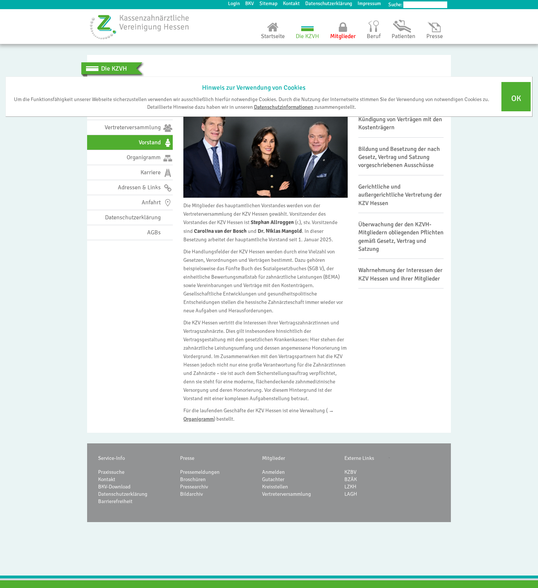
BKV (249, 3)
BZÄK (350, 479)
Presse (434, 36)
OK (516, 98)
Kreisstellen (275, 486)
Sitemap (268, 3)
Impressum (369, 3)
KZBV (350, 472)
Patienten (403, 36)
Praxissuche (111, 472)
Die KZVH (307, 36)
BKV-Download (114, 486)
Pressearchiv (194, 486)
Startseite (273, 36)
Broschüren (193, 479)
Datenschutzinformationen (283, 106)
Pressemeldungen (200, 472)
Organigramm (198, 419)
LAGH (350, 494)
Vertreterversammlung (286, 494)
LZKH (350, 486)
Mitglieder (343, 36)
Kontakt (291, 3)
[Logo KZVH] (139, 26)
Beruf (374, 36)
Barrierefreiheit (115, 501)
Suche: (395, 4)
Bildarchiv (191, 494)
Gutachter (273, 479)
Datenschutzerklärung (328, 3)
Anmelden (273, 472)
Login (234, 3)
